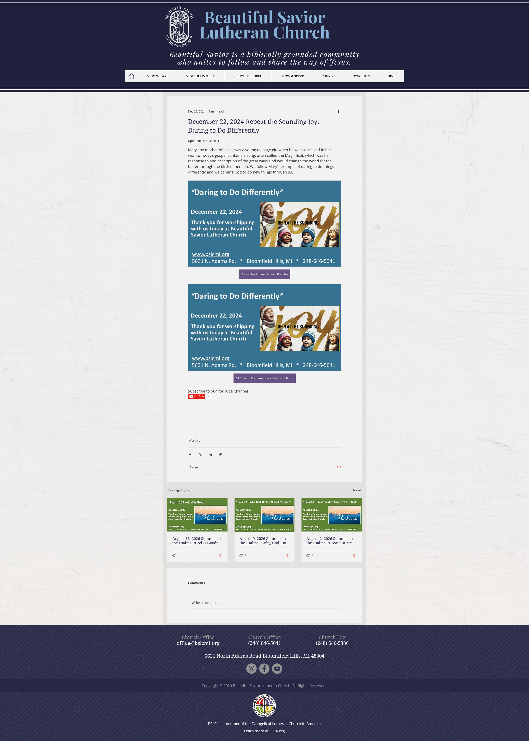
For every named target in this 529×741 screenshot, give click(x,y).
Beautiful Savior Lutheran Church (261, 685)
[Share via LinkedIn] (210, 454)
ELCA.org (277, 730)
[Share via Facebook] (190, 454)
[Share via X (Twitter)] (200, 454)
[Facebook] (264, 668)
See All (357, 490)
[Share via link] (220, 454)
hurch (307, 32)
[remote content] (264, 397)
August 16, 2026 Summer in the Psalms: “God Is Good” (196, 540)
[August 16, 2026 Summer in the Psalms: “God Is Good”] (197, 515)
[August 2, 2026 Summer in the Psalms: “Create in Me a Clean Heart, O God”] (331, 515)
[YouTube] (277, 668)
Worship (194, 440)
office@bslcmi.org (198, 643)
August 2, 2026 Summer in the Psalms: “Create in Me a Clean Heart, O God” (330, 540)
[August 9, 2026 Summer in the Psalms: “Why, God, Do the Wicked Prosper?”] (265, 515)
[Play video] (264, 224)
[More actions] (338, 111)
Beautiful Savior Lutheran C (262, 24)
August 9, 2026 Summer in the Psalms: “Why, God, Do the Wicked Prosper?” (262, 540)
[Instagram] (251, 668)
